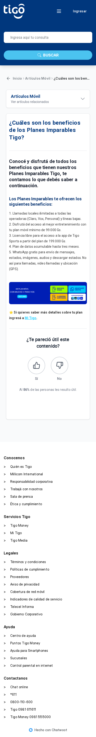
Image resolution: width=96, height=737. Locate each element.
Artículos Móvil (37, 78)
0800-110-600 (18, 702)
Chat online (16, 687)
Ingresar (80, 11)
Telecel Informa (19, 607)
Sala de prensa (18, 496)
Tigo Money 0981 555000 (27, 717)
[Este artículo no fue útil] (59, 365)
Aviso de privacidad (21, 584)
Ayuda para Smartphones (26, 650)
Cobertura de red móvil (24, 592)
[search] (48, 37)
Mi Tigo (30, 318)
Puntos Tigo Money (22, 643)
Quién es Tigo (18, 467)
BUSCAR (51, 55)
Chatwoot (59, 730)
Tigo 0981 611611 (20, 709)
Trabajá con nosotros (23, 489)
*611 (10, 694)
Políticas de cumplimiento (26, 569)
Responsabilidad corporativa (28, 481)
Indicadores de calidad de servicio (33, 599)
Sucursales (15, 658)
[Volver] (8, 78)
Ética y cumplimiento (23, 504)
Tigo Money (16, 525)
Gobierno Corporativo (23, 614)
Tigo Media (15, 540)
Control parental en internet (28, 665)
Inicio (17, 78)
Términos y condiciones (25, 562)
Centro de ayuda (20, 636)
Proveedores (16, 577)
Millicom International (23, 474)
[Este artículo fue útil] (36, 365)
